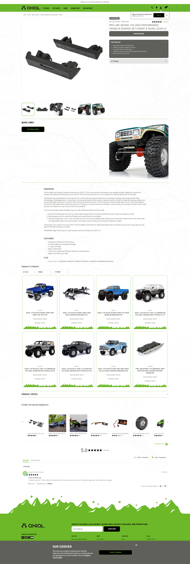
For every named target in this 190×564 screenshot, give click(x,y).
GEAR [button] (65, 8)
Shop (98, 536)
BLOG (123, 539)
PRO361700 (92, 202)
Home (24, 14)
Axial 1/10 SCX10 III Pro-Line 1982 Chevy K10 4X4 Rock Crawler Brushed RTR (113, 370)
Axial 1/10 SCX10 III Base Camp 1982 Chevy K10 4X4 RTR (40, 314)
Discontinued (139, 34)
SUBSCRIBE (112, 529)
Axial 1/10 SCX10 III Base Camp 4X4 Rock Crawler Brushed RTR (113, 314)
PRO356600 (61, 202)
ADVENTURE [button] (75, 8)
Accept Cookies (115, 552)
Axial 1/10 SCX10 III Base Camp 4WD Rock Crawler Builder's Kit (76, 314)
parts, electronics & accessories (49, 14)
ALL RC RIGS (100, 539)
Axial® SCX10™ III (53, 262)
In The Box (115, 61)
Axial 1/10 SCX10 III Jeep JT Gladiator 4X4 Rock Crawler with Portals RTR (77, 370)
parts (60, 14)
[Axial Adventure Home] (31, 8)
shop (29, 14)
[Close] (136, 545)
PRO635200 (48, 204)
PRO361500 (68, 202)
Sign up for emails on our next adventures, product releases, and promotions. (110, 524)
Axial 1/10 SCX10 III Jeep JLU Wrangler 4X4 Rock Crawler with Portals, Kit (150, 314)
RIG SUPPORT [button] (88, 8)
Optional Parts (33, 129)
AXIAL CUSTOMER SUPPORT (79, 539)
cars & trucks (35, 14)
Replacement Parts (40, 319)
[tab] (141, 457)
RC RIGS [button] (46, 8)
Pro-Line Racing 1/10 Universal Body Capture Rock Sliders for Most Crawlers (150, 371)
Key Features (116, 42)
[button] (23, 422)
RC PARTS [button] (56, 8)
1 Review (165, 22)
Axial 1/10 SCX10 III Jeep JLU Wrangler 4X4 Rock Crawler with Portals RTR (40, 370)
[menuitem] (47, 8)
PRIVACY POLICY (151, 539)
